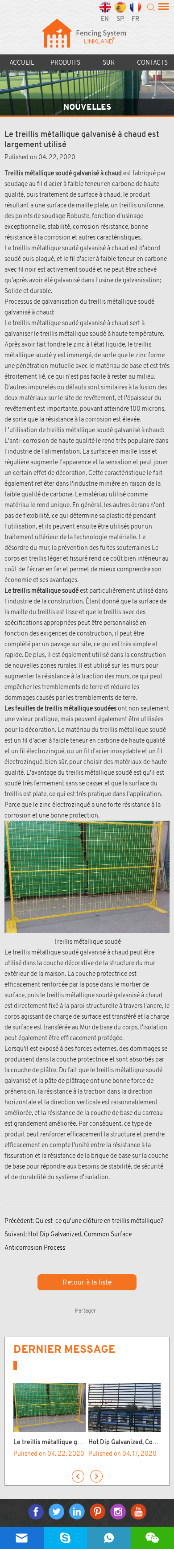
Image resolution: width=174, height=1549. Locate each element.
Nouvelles (87, 107)
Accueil (21, 62)
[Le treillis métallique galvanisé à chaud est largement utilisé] (49, 1407)
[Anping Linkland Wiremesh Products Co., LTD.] (87, 39)
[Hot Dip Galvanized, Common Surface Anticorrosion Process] (124, 1407)
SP (120, 19)
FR (135, 19)
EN (105, 19)
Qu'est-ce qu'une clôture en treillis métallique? (99, 1221)
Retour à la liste (87, 1282)
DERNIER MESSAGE (64, 1349)
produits (65, 62)
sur (109, 62)
